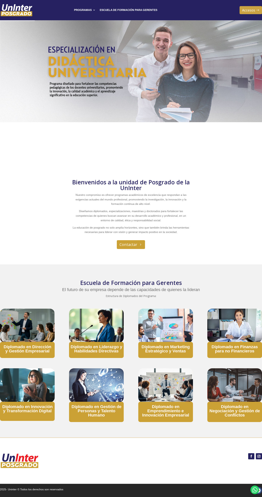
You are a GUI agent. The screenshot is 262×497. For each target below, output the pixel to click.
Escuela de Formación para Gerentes (128, 9)
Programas (83, 9)
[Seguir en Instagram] (259, 456)
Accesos (248, 10)
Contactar (128, 244)
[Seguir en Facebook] (251, 456)
